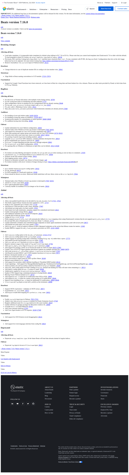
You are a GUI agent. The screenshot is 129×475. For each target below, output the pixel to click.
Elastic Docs (5, 17)
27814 (30, 255)
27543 (71, 61)
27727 (49, 235)
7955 (32, 299)
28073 (43, 289)
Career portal (49, 410)
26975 (49, 131)
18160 (35, 310)
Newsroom (48, 399)
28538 (60, 57)
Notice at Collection (63, 462)
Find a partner (73, 390)
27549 (56, 301)
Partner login (73, 393)
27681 (41, 240)
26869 (63, 249)
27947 (47, 130)
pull (46, 160)
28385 (58, 266)
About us (100, 2)
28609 (49, 119)
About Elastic (49, 390)
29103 (31, 306)
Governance (104, 393)
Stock (102, 399)
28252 (55, 247)
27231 (44, 76)
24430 (31, 115)
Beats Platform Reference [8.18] (20, 17)
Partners (107, 2)
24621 (57, 210)
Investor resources (106, 390)
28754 (32, 275)
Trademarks (14, 446)
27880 (47, 246)
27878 (83, 153)
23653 (91, 264)
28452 (48, 292)
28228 (28, 215)
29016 (47, 186)
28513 (83, 267)
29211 (34, 107)
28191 (52, 130)
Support (114, 2)
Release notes (35, 17)
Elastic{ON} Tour (106, 410)
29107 (49, 105)
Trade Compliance (75, 416)
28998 (50, 282)
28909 (48, 305)
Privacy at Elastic (74, 413)
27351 (36, 299)
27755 (44, 101)
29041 (61, 69)
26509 (26, 183)
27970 (36, 144)
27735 (41, 242)
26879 (67, 249)
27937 (58, 251)
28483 (26, 184)
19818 (44, 324)
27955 (36, 208)
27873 (58, 253)
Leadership (48, 393)
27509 (39, 310)
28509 (42, 269)
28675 (86, 223)
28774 (25, 158)
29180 (57, 146)
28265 (40, 213)
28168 (44, 258)
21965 (83, 226)
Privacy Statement (33, 446)
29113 (53, 146)
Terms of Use (23, 446)
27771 (52, 221)
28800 (50, 276)
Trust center (73, 410)
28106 (26, 260)
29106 (35, 172)
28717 (40, 137)
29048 (61, 103)
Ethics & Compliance (76, 419)
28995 (37, 140)
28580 (31, 121)
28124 (58, 262)
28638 (50, 273)
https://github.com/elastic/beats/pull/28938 (61, 162)
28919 (58, 139)
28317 (43, 135)
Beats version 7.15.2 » (22, 15)
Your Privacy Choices (73, 462)
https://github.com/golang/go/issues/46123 (55, 61)
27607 (41, 206)
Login (125, 3)
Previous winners (106, 407)
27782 (51, 244)
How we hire (49, 413)
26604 (40, 128)
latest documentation (35, 29)
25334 (36, 117)
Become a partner (75, 399)
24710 (56, 133)
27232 (45, 235)
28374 (19, 170)
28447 (51, 303)
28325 (61, 133)
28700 (53, 100)
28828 (53, 280)
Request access (74, 396)
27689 (65, 109)
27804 (76, 174)
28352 (47, 135)
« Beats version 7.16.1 (8, 15)
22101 (53, 228)
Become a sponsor (106, 413)
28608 (45, 119)
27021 (59, 201)
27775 (68, 238)
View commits (5, 41)
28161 (29, 257)
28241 (40, 317)
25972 (27, 290)
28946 (54, 278)
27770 (22, 217)
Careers (47, 407)
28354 (36, 115)
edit (2, 27)
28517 (40, 117)
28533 (43, 271)
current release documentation (95, 13)
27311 (54, 201)
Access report (40, 3)
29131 (46, 63)
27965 (59, 247)
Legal (71, 407)
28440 (51, 154)
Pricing (64, 9)
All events (104, 416)
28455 (35, 156)
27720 (35, 204)
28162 (37, 169)
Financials (104, 396)
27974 (49, 76)
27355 (26, 308)
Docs (70, 9)
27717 (47, 203)
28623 (40, 345)
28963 (50, 142)
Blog (46, 396)
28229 (31, 212)
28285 (57, 228)
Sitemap (42, 446)
